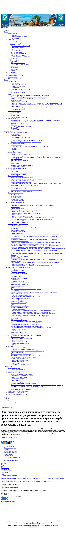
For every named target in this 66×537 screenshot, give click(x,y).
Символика (11, 39)
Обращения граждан (14, 368)
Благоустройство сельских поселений (22, 269)
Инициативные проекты (18, 270)
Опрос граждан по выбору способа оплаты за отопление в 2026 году (31, 327)
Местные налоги (16, 197)
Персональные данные (17, 337)
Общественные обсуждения (19, 320)
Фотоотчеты (14, 67)
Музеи (13, 49)
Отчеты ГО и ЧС (16, 363)
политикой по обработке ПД (49, 525)
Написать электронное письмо (20, 371)
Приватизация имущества (18, 290)
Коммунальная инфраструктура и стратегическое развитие (25, 299)
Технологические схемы (18, 162)
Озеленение (14, 279)
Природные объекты (17, 50)
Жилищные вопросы (17, 301)
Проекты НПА (15, 138)
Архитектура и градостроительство (18, 224)
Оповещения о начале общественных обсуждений (25, 296)
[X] (9, 443)
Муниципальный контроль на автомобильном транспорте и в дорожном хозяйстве (35, 186)
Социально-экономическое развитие (21, 216)
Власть (6, 80)
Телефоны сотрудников (18, 92)
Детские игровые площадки (19, 278)
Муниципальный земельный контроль (22, 177)
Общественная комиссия (18, 63)
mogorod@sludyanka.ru (11, 487)
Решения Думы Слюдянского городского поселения (26, 142)
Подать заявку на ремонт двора (20, 64)
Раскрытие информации (18, 309)
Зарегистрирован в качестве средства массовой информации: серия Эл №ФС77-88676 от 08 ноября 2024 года (33, 478)
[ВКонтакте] (2, 443)
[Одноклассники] (4, 443)
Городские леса (15, 225)
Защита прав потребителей (19, 332)
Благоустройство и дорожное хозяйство (19, 267)
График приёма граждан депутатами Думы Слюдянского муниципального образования (36, 103)
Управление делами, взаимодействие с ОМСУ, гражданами (25, 335)
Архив (13, 70)
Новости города (12, 73)
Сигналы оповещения (17, 361)
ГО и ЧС (10, 346)
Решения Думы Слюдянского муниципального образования (28, 98)
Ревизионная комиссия (14, 111)
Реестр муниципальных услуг (20, 160)
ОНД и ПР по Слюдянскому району (21, 126)
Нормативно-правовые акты (19, 360)
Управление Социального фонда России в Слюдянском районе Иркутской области (35, 120)
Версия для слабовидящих (9, 475)
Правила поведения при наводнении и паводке (25, 349)
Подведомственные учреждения (20, 89)
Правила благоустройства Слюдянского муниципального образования (31, 265)
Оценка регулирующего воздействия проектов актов (26, 140)
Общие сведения (12, 33)
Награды (13, 344)
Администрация (12, 81)
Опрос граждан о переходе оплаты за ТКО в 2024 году (27, 321)
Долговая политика (16, 196)
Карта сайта (4, 472)
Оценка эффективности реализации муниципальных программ (29, 146)
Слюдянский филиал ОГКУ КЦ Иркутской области (26, 121)
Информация (15, 115)
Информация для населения (19, 307)
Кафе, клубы (14, 58)
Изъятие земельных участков (19, 293)
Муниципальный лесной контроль (21, 182)
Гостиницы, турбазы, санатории (20, 56)
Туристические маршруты (18, 53)
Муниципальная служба (18, 340)
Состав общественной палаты (20, 377)
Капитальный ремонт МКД (19, 303)
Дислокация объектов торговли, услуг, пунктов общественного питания (32, 205)
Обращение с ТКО (16, 276)
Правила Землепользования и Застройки (23, 264)
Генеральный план (16, 135)
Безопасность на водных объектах (21, 354)
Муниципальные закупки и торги (17, 168)
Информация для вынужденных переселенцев (21, 382)
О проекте (14, 61)
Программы (14, 149)
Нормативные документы (18, 378)
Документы (14, 69)
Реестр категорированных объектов (21, 191)
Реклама (13, 255)
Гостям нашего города (14, 44)
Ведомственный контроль (18, 188)
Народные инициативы (18, 208)
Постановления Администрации (20, 137)
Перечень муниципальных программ (22, 211)
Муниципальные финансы (15, 193)
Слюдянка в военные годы (19, 36)
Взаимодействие (9, 366)
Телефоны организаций (14, 78)
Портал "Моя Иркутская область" (17, 394)
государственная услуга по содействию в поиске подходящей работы (31, 219)
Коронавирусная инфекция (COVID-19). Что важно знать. (28, 355)
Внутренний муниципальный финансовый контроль (26, 190)
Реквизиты (14, 91)
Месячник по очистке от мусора (20, 275)
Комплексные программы (18, 231)
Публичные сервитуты (17, 286)
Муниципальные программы (16, 143)
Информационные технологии (20, 343)
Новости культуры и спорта (16, 75)
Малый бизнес (15, 207)
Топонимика (14, 228)
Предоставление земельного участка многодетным (26, 289)
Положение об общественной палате (22, 375)
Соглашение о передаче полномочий (21, 338)
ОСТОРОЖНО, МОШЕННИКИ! (21, 365)
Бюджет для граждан (17, 199)
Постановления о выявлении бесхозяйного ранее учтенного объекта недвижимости (35, 262)
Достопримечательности (18, 47)
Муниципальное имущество (19, 284)
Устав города (15, 134)
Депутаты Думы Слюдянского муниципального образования (29, 97)
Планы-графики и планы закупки (21, 173)
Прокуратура (15, 129)
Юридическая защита (14, 330)
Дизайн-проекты (16, 66)
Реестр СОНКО (15, 214)
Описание (14, 41)
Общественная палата (14, 372)
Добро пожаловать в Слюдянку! (20, 46)
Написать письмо (16, 106)
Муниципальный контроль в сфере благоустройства (26, 179)
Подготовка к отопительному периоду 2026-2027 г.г (26, 324)
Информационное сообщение (19, 256)
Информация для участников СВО (18, 391)
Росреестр (14, 125)
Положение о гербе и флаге (19, 43)
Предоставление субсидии (19, 329)
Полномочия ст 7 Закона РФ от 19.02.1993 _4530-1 (26, 388)
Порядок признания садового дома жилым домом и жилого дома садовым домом (35, 234)
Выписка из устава (16, 100)
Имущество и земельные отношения (18, 282)
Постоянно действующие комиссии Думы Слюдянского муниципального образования (36, 104)
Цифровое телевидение (18, 281)
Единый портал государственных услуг (22, 165)
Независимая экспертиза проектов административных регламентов (31, 156)
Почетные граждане (13, 38)
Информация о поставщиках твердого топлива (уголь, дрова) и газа (31, 312)
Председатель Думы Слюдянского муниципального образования (30, 95)
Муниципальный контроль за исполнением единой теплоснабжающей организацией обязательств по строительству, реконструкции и (36, 184)
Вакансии (3, 463)
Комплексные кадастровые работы (21, 295)
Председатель (15, 112)
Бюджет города (15, 194)
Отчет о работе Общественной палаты (22, 374)
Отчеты (13, 151)
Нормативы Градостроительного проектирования (25, 227)
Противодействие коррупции (19, 101)
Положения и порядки (17, 200)
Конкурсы (14, 169)
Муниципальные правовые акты (17, 132)
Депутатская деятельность (18, 109)
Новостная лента (12, 77)
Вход (2, 474)
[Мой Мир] (7, 443)
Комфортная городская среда (16, 60)
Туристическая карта (17, 52)
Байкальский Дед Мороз (18, 55)
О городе (6, 32)
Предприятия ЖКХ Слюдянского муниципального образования (30, 315)
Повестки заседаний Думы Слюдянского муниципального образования (32, 108)
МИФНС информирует (18, 123)
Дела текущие (12, 72)
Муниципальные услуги (15, 152)
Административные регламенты (20, 154)
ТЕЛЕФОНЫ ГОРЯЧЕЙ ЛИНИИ (21, 389)
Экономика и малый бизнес (19, 221)
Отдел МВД (14, 128)
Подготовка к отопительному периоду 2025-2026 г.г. (26, 323)
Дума (9, 94)
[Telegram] (11, 443)
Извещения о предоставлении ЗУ (21, 298)
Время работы (15, 87)
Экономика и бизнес (14, 204)
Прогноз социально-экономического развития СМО (26, 213)
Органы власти (12, 118)
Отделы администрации (18, 86)
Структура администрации (19, 84)
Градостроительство (17, 233)
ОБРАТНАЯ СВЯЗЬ (6, 471)
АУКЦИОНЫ (15, 287)
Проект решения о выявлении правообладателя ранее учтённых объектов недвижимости (37, 253)
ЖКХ (12, 304)
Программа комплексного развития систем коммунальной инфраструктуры (33, 313)
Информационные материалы (20, 358)
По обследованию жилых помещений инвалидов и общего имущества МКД (33, 310)
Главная (6, 30)
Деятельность (8, 131)
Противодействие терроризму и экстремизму (24, 357)
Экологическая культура (18, 230)
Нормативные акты (16, 145)
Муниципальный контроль (15, 176)
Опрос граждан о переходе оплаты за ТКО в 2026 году (27, 326)
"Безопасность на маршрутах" (20, 222)
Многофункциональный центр (20, 166)
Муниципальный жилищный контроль (22, 180)
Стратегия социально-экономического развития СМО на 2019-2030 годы (32, 217)
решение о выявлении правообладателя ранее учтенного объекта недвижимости (34, 292)
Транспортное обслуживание (19, 273)
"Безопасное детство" (17, 352)
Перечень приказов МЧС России (20, 347)
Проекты (13, 148)
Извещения (14, 171)
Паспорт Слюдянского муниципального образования (26, 210)
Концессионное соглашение (19, 174)
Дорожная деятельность (18, 272)
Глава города (15, 83)
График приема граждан (18, 369)
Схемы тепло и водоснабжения (20, 306)
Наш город (14, 35)
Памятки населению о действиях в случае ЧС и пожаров (27, 351)
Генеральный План (16, 258)
